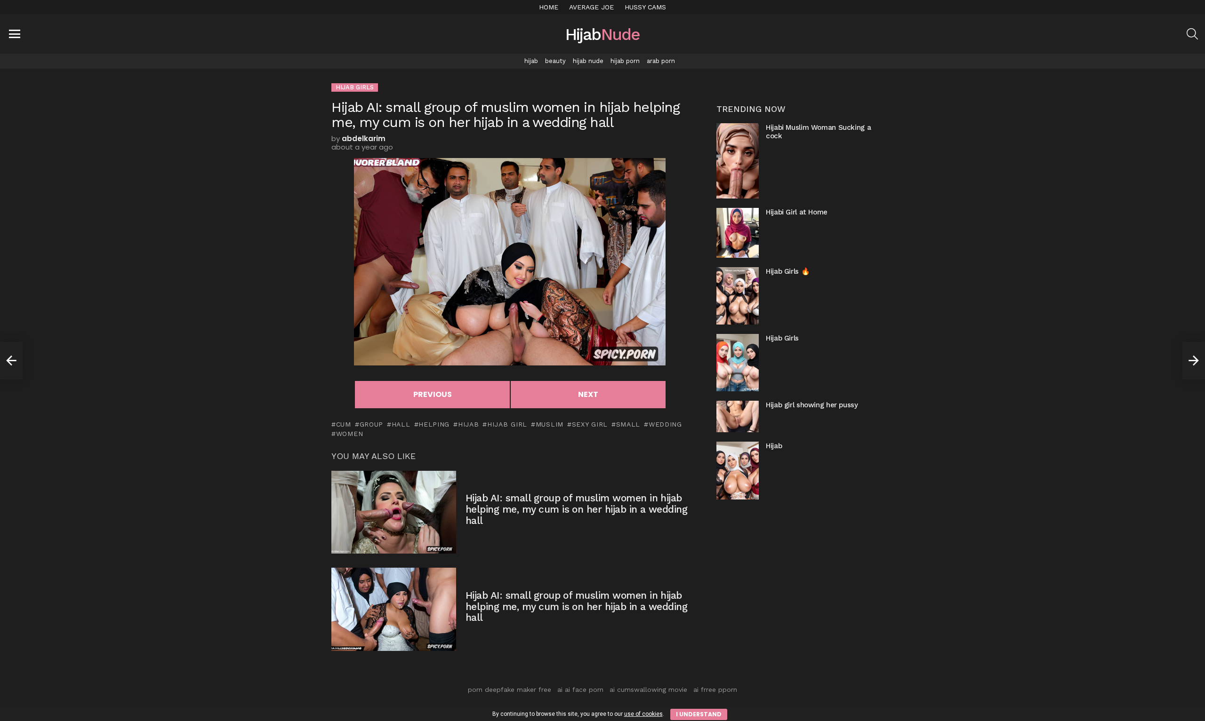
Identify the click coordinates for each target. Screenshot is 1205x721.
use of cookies (643, 714)
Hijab (774, 446)
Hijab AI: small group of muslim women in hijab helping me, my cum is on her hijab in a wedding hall (576, 509)
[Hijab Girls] (737, 362)
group (371, 424)
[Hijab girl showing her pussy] (737, 416)
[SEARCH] (1192, 33)
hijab (531, 60)
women (349, 433)
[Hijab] (737, 470)
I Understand (699, 714)
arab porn (661, 60)
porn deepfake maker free (509, 689)
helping (434, 424)
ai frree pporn (715, 689)
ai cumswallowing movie (648, 689)
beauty (555, 60)
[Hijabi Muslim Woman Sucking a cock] (737, 160)
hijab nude (588, 60)
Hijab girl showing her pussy (812, 405)
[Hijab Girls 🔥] (737, 296)
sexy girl (590, 424)
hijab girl (507, 424)
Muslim (549, 424)
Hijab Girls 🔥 (788, 271)
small (628, 424)
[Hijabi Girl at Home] (737, 232)
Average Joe (591, 7)
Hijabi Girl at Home (796, 212)
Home (548, 7)
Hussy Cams (645, 7)
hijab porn (625, 60)
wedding (665, 424)
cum (343, 424)
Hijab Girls (782, 338)
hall (401, 424)
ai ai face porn (580, 689)
